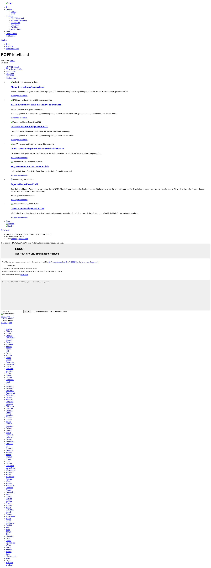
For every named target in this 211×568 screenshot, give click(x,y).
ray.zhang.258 (6, 323)
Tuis (7, 7)
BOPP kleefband (17, 18)
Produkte (9, 16)
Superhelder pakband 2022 (24, 184)
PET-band (15, 25)
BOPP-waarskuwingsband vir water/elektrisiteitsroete (37, 148)
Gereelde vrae (11, 34)
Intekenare (5, 230)
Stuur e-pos (5, 316)
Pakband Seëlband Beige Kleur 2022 (29, 126)
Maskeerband (16, 29)
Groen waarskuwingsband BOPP (27, 208)
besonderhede (22, 96)
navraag (14, 96)
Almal (12, 61)
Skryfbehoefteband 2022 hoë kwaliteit (30, 166)
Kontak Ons (10, 36)
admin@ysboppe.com (19, 239)
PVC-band (15, 27)
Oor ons (9, 9)
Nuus (8, 31)
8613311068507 (7, 318)
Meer (13, 14)
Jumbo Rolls (15, 23)
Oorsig (13, 12)
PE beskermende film (19, 20)
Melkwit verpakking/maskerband (27, 87)
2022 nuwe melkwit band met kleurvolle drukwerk (36, 104)
